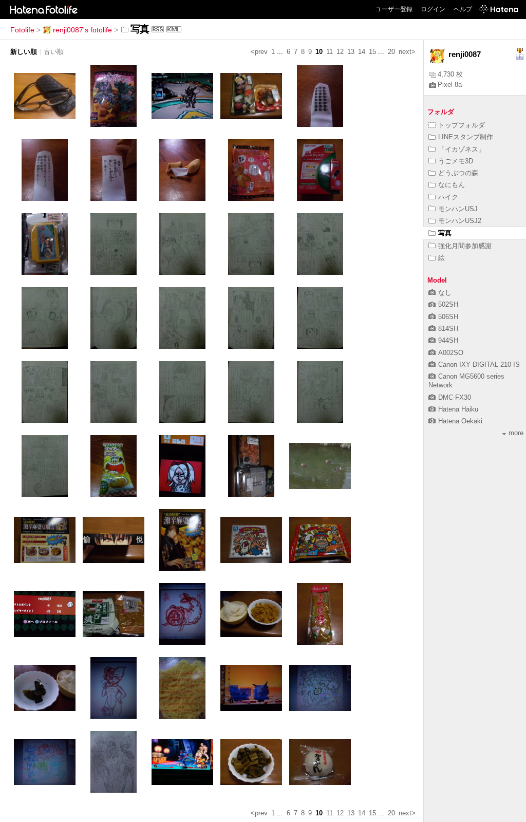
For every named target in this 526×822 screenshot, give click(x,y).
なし (445, 292)
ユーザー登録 (393, 9)
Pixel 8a (450, 84)
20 (391, 51)
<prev (259, 51)
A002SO (450, 353)
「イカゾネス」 (461, 149)
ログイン (433, 9)
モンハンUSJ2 (459, 221)
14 (361, 51)
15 (372, 51)
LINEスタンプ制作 (465, 137)
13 (350, 51)
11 (329, 51)
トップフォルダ (461, 125)
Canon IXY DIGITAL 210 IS (479, 364)
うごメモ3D (455, 161)
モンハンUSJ (458, 209)
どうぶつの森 (458, 173)
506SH (448, 317)
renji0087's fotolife (82, 30)
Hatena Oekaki (460, 421)
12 (340, 51)
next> (407, 51)
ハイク (448, 197)
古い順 (54, 51)
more (516, 433)
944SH (448, 340)
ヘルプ (463, 9)
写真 (445, 233)
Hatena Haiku (458, 409)
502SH (448, 304)
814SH (448, 328)
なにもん (451, 185)
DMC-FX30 (454, 397)
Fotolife (22, 30)
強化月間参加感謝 (465, 246)
